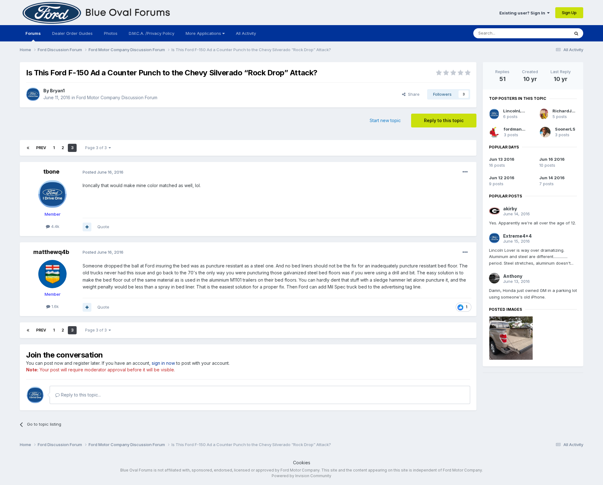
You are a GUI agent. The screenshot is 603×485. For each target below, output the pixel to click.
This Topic (551, 33)
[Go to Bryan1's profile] (33, 94)
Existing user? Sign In (523, 12)
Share (412, 94)
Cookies (301, 462)
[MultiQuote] (87, 227)
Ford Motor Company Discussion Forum (116, 97)
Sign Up (569, 12)
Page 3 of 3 (97, 147)
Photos (110, 33)
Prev (41, 147)
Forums (33, 33)
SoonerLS (565, 129)
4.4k (54, 226)
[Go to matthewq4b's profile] (52, 274)
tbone (51, 171)
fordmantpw (516, 129)
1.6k (54, 306)
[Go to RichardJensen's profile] (544, 114)
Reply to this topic (444, 120)
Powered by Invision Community (301, 475)
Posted (103, 172)
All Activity (246, 33)
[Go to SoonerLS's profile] (545, 132)
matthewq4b (51, 252)
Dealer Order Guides (72, 33)
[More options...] (465, 172)
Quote (103, 226)
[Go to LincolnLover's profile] (494, 114)
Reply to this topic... (80, 394)
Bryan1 (57, 90)
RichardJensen (568, 110)
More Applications (204, 33)
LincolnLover (517, 110)
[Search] (576, 33)
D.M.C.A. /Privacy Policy (151, 33)
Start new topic (385, 120)
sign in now (163, 363)
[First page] (28, 148)
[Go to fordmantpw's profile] (494, 132)
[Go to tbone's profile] (52, 194)
